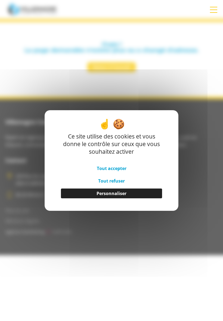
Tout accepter (111, 168)
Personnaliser (111, 193)
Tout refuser (111, 181)
